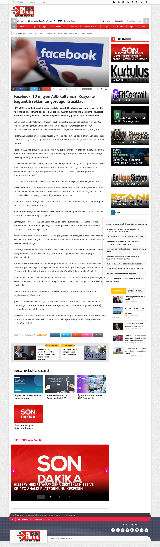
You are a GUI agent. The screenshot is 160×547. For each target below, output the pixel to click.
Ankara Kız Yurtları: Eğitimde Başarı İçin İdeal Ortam (126, 224)
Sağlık (107, 26)
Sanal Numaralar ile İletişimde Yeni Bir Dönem (124, 264)
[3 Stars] (87, 89)
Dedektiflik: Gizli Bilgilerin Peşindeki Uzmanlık (128, 140)
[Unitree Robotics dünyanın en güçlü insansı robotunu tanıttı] (118, 354)
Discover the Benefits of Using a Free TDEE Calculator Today (126, 97)
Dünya (33, 26)
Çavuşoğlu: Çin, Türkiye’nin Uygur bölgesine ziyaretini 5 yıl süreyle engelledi (135, 338)
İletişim (42, 2)
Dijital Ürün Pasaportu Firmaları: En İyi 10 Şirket (127, 161)
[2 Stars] (85, 89)
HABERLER (120, 212)
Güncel (74, 26)
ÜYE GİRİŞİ (119, 21)
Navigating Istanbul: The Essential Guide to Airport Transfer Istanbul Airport (128, 201)
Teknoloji (21, 33)
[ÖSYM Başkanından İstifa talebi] (118, 302)
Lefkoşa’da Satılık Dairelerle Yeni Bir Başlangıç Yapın (70, 21)
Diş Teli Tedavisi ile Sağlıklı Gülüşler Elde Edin (124, 236)
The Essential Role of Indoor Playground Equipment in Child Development (123, 243)
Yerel (143, 26)
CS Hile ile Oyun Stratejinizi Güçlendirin (122, 274)
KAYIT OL (107, 21)
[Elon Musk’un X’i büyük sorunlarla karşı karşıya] (118, 329)
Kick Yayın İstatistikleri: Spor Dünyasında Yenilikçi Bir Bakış (126, 250)
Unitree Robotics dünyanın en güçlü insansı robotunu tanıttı (135, 350)
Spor (132, 26)
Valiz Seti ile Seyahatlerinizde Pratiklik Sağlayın (128, 76)
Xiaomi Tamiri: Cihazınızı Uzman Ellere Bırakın (124, 269)
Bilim (22, 26)
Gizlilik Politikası (18, 2)
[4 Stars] (89, 89)
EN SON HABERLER (123, 39)
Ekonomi (60, 26)
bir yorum (135, 301)
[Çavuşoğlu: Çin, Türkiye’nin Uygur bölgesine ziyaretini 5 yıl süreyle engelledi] (118, 341)
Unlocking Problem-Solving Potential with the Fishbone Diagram (125, 280)
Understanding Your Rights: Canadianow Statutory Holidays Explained (122, 230)
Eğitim (45, 26)
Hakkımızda (32, 2)
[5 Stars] (91, 89)
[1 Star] (83, 89)
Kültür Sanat (90, 26)
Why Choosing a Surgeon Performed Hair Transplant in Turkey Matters (122, 258)
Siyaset (120, 26)
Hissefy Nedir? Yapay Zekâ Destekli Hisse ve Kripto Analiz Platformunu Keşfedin (129, 55)
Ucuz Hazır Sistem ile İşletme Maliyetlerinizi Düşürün (130, 182)
